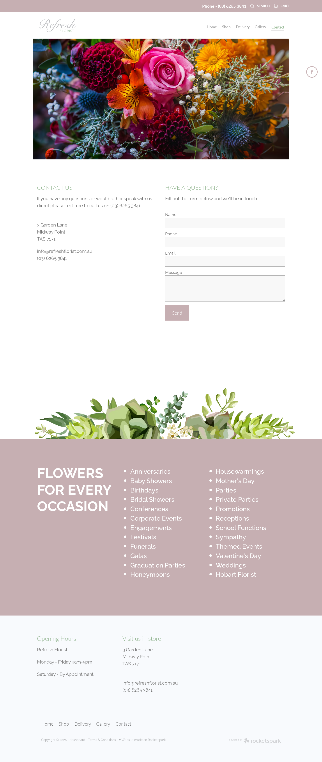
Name (171, 214)
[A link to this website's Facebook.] (312, 72)
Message (173, 272)
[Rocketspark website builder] (255, 741)
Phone (171, 234)
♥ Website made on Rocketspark (142, 739)
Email (170, 253)
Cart (284, 5)
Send (177, 313)
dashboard (77, 739)
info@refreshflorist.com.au (64, 250)
